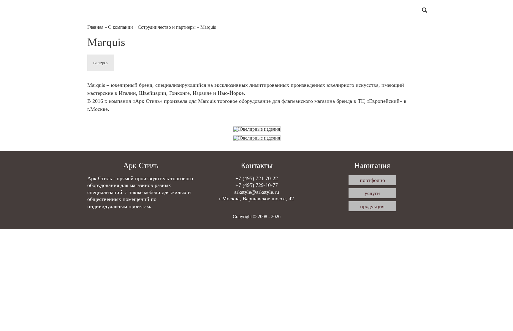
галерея (100, 62)
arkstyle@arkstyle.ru (256, 192)
